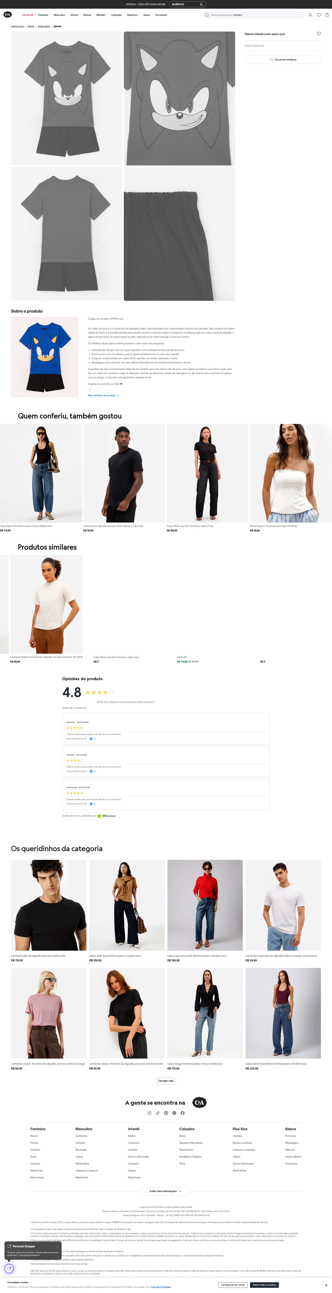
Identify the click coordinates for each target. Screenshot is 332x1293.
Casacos (35, 1163)
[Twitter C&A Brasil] (174, 1113)
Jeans (146, 14)
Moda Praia (36, 1170)
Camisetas (81, 1135)
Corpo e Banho (293, 1156)
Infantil (74, 14)
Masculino (59, 14)
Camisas (80, 1142)
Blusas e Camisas (242, 1142)
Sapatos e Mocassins (191, 1142)
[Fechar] (326, 1285)
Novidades (161, 14)
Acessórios (291, 1163)
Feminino (43, 14)
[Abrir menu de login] (310, 15)
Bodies (132, 1135)
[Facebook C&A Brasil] (183, 1113)
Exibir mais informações (163, 1191)
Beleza (87, 14)
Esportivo (132, 14)
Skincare (290, 1149)
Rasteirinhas (186, 1149)
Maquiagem (291, 1142)
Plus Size (240, 1129)
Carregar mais (166, 1080)
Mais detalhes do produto (103, 395)
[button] (253, 15)
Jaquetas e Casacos (87, 1170)
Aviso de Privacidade (160, 1287)
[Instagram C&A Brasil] (149, 1113)
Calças (34, 1142)
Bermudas (81, 1149)
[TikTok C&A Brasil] (158, 1113)
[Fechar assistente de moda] (57, 1246)
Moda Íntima (37, 1177)
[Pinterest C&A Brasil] (166, 1113)
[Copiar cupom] (201, 4)
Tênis (182, 1163)
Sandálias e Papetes (190, 1156)
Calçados (116, 14)
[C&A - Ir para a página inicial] (7, 15)
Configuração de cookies (233, 1285)
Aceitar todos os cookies (264, 1285)
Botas (182, 1135)
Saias (33, 1156)
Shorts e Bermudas (138, 1156)
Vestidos (35, 1149)
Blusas (34, 1135)
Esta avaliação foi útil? (77, 738)
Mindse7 (101, 14)
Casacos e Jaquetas (244, 1149)
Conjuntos (133, 1142)
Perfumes (290, 1135)
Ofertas (26, 14)
